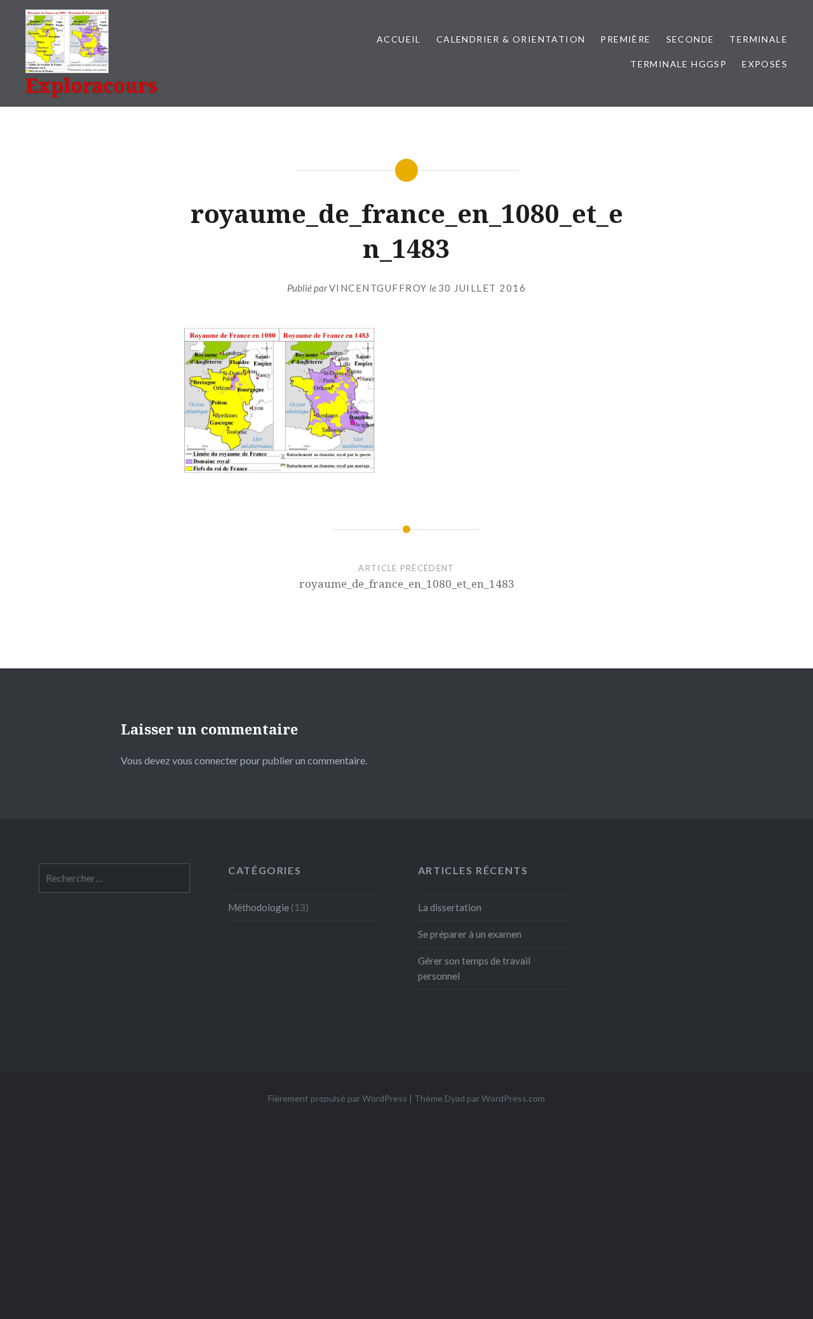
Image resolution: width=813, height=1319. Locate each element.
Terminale (758, 39)
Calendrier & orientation (511, 39)
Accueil (399, 39)
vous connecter (205, 760)
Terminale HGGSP (678, 63)
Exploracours (91, 85)
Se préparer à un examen (469, 934)
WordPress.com (513, 1098)
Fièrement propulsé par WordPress (337, 1098)
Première (625, 39)
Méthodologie (258, 907)
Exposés (765, 63)
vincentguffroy (378, 288)
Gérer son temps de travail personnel (474, 968)
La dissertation (449, 907)
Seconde (690, 39)
